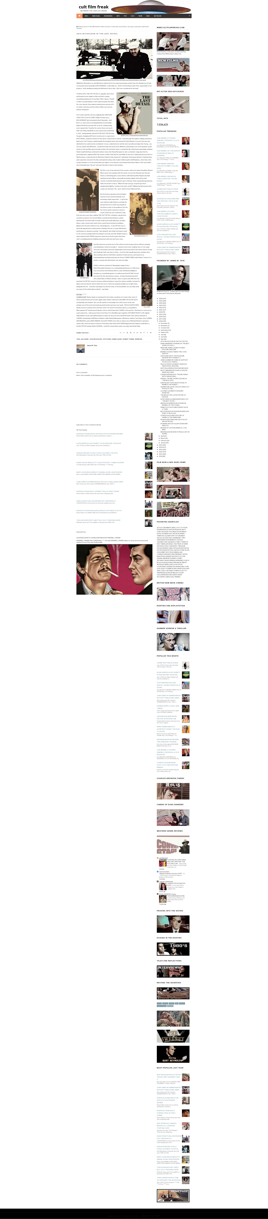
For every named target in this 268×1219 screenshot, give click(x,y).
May (162, 339)
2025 (160, 301)
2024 (160, 303)
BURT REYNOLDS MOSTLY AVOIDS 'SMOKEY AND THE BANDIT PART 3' (169, 1077)
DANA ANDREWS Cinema (167, 894)
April (162, 436)
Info (86, 16)
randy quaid (137, 26)
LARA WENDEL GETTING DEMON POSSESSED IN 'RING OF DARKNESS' (168, 153)
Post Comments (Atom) (93, 425)
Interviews (108, 16)
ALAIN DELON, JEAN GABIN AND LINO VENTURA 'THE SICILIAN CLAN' (168, 201)
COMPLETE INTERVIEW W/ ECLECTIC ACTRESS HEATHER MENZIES (167, 765)
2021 (160, 310)
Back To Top (151, 1216)
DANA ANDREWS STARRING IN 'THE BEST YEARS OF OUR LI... (174, 344)
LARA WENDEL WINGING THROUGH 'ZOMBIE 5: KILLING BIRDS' (167, 166)
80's (118, 16)
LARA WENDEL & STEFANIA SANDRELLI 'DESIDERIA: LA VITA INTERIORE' (168, 140)
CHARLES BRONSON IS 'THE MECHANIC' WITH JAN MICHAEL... (174, 375)
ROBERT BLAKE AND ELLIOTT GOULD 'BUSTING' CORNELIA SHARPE (100, 462)
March (163, 438)
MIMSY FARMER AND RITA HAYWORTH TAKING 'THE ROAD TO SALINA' (168, 729)
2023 (160, 305)
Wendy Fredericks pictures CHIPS (171, 873)
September (164, 330)
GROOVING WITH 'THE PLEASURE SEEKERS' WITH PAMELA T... (172, 357)
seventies (79, 28)
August (163, 332)
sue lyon (170, 1006)
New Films (96, 16)
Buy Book (157, 16)
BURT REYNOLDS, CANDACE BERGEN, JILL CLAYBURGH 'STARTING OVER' (167, 1125)
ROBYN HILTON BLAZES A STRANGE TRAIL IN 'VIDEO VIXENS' (97, 491)
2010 (160, 456)
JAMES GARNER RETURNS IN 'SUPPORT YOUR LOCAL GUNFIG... (174, 361)
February (163, 440)
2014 (160, 447)
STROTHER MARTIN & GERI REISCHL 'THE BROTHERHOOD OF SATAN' (168, 237)
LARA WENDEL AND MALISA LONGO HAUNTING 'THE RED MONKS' (167, 178)
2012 (160, 452)
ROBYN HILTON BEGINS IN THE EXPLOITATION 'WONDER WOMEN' (99, 434)
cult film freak (94, 7)
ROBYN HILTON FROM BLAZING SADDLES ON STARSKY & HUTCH (99, 510)
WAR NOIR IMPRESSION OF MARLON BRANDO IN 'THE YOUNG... (173, 404)
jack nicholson (123, 26)
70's (125, 16)
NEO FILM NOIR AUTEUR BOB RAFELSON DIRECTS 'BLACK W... (174, 412)
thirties (182, 1003)
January (163, 443)
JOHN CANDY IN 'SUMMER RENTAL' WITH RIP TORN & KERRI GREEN (99, 482)
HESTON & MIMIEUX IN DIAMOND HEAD (174, 368)
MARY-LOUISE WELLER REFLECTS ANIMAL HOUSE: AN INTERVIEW (99, 472)
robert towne (145, 26)
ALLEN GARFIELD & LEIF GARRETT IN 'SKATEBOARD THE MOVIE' (98, 443)
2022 (160, 307)
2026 (160, 298)
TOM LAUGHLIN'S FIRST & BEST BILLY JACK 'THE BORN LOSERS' (98, 520)
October (163, 328)
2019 (160, 314)
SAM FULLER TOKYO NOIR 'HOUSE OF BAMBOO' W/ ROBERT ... (173, 383)
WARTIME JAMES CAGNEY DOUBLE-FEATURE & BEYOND (173, 348)
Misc (148, 16)
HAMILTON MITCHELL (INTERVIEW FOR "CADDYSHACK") (96, 501)
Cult (132, 16)
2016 (160, 321)
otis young (131, 26)
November (164, 325)
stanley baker (161, 1006)
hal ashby (115, 26)
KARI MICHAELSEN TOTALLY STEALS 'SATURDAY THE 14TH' (97, 453)
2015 (160, 445)
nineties (165, 1003)
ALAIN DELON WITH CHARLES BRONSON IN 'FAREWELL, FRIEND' (98, 538)
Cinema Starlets (164, 872)
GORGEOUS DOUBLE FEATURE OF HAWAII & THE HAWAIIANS (172, 416)
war (176, 1003)
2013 (160, 449)
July (162, 334)
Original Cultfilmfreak (166, 881)
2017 (160, 319)
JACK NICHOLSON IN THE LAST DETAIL (174, 341)
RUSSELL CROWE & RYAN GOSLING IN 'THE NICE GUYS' (173, 379)
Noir (140, 16)
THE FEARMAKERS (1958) (176, 896)
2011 (160, 454)
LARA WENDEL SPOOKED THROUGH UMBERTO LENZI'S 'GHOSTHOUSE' (167, 213)
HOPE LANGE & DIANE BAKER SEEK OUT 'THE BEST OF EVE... (174, 400)
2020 (160, 312)
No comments (107, 26)
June (162, 337)
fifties (159, 1003)
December (164, 323)
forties (171, 1003)
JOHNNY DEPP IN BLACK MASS (167, 189)
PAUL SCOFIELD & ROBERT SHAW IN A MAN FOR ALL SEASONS (173, 365)
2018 (160, 316)
